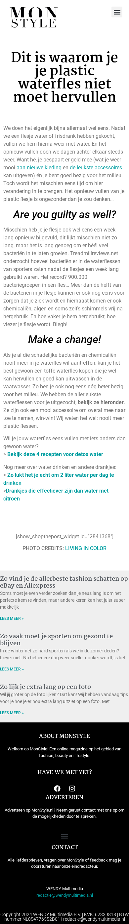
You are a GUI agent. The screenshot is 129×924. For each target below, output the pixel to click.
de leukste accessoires (96, 167)
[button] (116, 12)
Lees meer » (12, 618)
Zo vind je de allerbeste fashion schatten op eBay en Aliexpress (64, 582)
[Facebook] (57, 788)
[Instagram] (72, 788)
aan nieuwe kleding (39, 167)
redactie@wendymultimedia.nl (64, 895)
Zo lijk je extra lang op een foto (45, 687)
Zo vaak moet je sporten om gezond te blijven (56, 640)
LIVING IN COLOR (86, 548)
